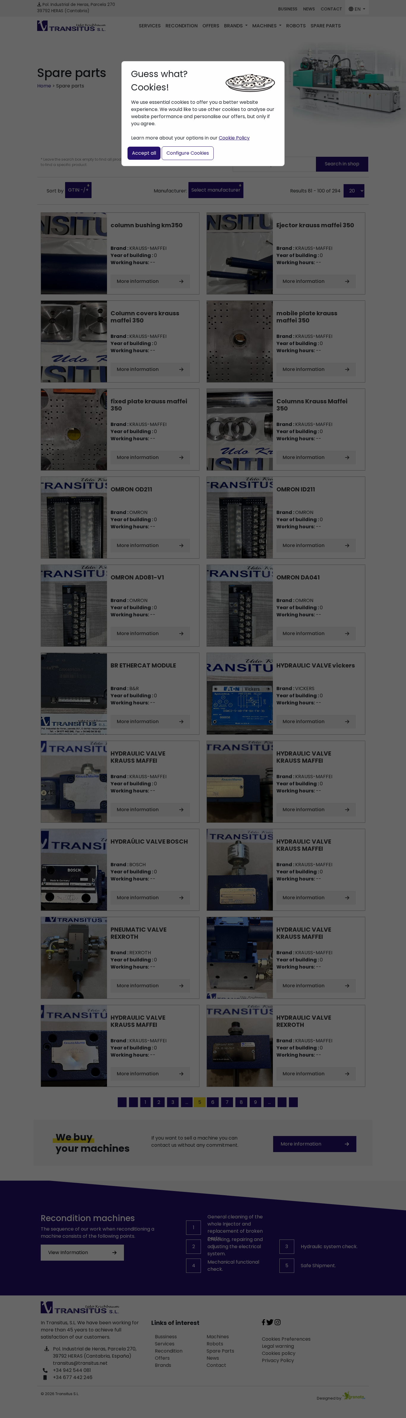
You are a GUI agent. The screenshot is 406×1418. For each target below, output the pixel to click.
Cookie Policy (234, 137)
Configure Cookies (187, 153)
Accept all (144, 153)
